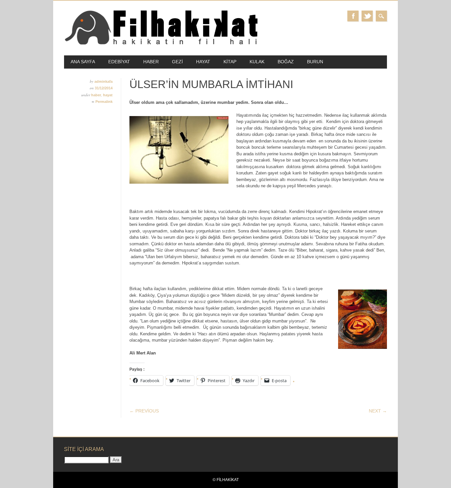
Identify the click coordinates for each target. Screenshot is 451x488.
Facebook (353, 16)
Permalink (104, 102)
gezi (177, 61)
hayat (203, 61)
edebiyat (119, 61)
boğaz (286, 61)
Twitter (367, 16)
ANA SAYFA (83, 61)
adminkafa (103, 81)
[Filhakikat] (161, 44)
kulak (257, 61)
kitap (230, 61)
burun (315, 61)
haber (151, 61)
